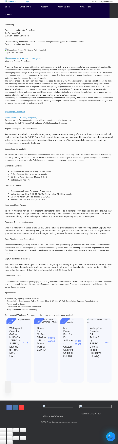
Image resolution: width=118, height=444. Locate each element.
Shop (7, 6)
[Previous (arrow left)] (3, 434)
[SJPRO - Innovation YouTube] (21, 407)
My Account (85, 6)
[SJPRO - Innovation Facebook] (9, 407)
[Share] (10, 430)
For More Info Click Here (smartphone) (21, 117)
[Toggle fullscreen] (16, 430)
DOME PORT (25, 6)
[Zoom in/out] (23, 430)
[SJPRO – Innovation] (17, 1)
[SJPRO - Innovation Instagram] (15, 407)
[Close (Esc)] (3, 430)
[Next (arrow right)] (10, 434)
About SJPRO (64, 6)
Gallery (44, 6)
